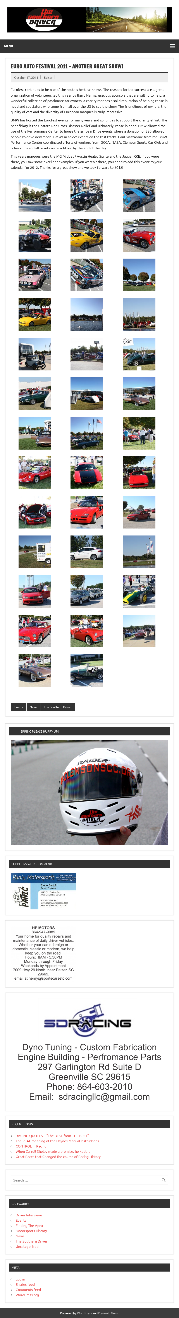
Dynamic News (108, 1313)
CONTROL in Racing (31, 1146)
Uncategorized (27, 1246)
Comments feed (28, 1289)
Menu (8, 46)
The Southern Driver (58, 707)
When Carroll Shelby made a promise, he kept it (53, 1151)
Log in (20, 1279)
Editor (48, 77)
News (33, 707)
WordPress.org (27, 1294)
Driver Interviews (29, 1215)
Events (18, 707)
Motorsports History (31, 1230)
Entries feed (25, 1284)
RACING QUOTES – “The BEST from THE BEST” (52, 1135)
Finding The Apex (29, 1225)
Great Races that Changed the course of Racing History (58, 1156)
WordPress (84, 1313)
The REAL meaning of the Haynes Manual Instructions (57, 1141)
